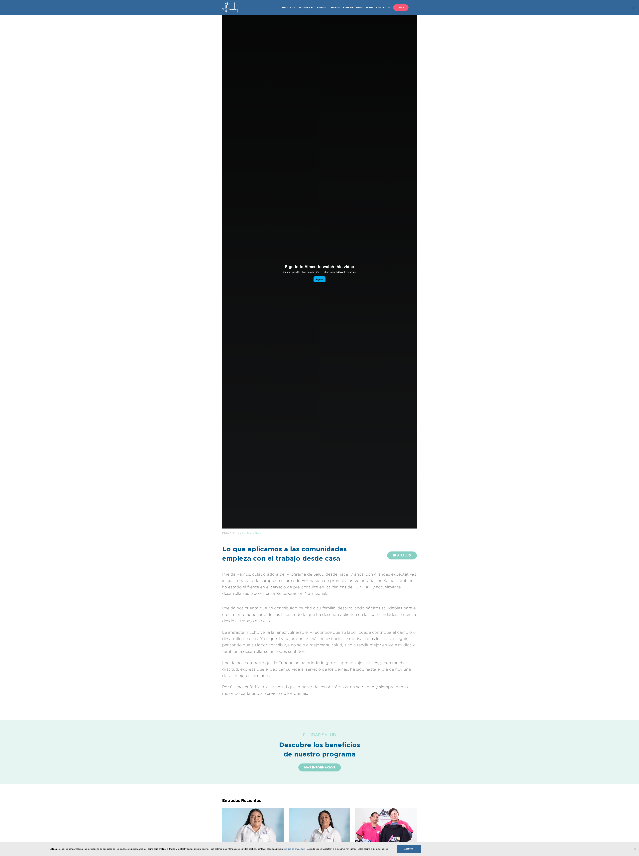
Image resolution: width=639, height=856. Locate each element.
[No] (635, 849)
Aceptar (408, 849)
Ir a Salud (402, 555)
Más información (319, 767)
